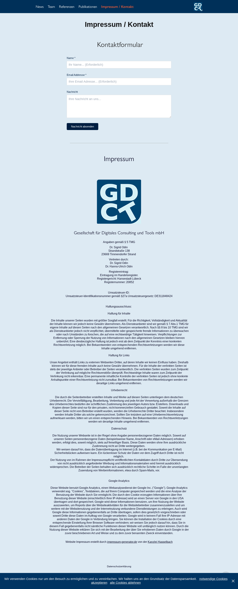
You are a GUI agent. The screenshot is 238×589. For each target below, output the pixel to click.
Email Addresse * (76, 75)
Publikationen (88, 7)
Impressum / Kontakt (117, 7)
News (40, 7)
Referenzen (66, 7)
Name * (71, 58)
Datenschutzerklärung (119, 566)
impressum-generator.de (122, 541)
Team (51, 7)
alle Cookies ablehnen (125, 582)
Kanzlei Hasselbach (160, 541)
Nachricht (72, 91)
